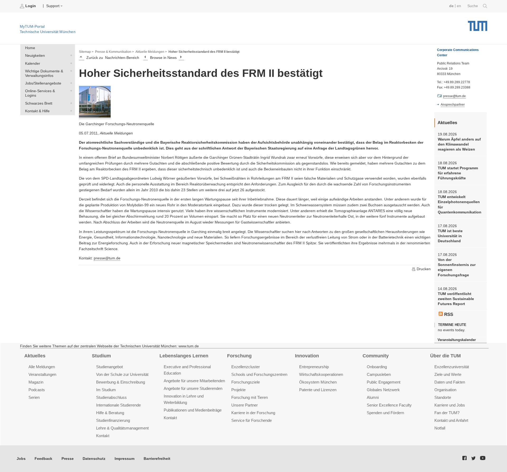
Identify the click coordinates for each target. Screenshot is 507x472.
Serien (34, 397)
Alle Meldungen (42, 366)
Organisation (445, 389)
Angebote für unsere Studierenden (193, 388)
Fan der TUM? (446, 412)
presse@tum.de (107, 258)
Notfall (439, 428)
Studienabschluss (111, 397)
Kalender (70, 63)
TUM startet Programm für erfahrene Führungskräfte (458, 173)
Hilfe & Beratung (110, 412)
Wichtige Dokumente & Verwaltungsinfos (70, 70)
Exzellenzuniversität (451, 366)
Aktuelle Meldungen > (151, 52)
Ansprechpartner (453, 104)
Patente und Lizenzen (317, 389)
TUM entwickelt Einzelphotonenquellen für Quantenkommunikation (459, 204)
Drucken (423, 269)
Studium (101, 355)
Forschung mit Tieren (249, 397)
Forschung (239, 355)
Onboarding (377, 366)
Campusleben (379, 374)
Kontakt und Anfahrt (451, 420)
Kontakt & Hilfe (70, 110)
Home (30, 48)
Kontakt (102, 435)
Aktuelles (34, 355)
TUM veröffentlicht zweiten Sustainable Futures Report (456, 299)
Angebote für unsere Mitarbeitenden (194, 380)
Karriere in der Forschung (253, 412)
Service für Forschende (251, 420)
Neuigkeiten (70, 55)
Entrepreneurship (314, 366)
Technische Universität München (477, 24)
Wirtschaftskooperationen (321, 374)
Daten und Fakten (449, 382)
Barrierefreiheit (157, 459)
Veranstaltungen (42, 374)
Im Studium (106, 389)
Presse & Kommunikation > (114, 52)
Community (376, 355)
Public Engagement (383, 382)
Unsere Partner (244, 405)
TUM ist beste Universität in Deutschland (450, 236)
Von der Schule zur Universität (122, 374)
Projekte (238, 389)
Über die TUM (445, 355)
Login (30, 6)
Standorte (442, 397)
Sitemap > (86, 52)
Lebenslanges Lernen (183, 355)
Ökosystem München (318, 382)
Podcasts (37, 389)
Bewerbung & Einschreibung (120, 382)
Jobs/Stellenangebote (70, 83)
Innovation (307, 355)
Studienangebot (109, 366)
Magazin (36, 382)
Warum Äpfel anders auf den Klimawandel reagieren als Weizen (459, 144)
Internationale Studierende (118, 405)
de (451, 6)
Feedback (43, 459)
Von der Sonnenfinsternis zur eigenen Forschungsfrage (457, 267)
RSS (448, 314)
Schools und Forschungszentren (259, 374)
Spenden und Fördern (385, 412)
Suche (473, 6)
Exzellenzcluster (245, 366)
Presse (68, 459)
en (459, 6)
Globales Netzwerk (383, 389)
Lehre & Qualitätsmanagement (122, 428)
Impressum (124, 459)
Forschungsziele (245, 382)
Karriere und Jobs (449, 405)
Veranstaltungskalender (457, 340)
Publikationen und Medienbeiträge (193, 410)
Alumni (373, 397)
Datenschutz (94, 459)
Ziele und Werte (447, 374)
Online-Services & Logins (70, 90)
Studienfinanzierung (113, 420)
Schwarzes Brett (70, 103)
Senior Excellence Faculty (389, 405)
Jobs (21, 459)
